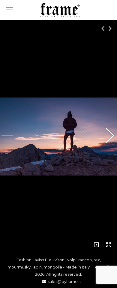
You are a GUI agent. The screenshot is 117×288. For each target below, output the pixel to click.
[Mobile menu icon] (9, 10)
